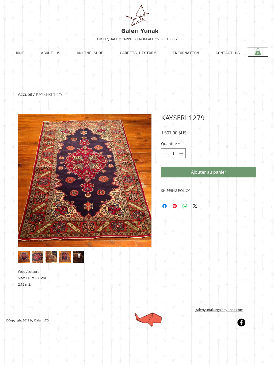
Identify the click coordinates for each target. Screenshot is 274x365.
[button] (258, 51)
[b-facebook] (241, 323)
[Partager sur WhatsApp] (185, 206)
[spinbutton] (173, 153)
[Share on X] (195, 206)
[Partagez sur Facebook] (164, 206)
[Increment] (181, 153)
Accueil (25, 94)
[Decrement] (165, 153)
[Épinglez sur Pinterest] (175, 206)
